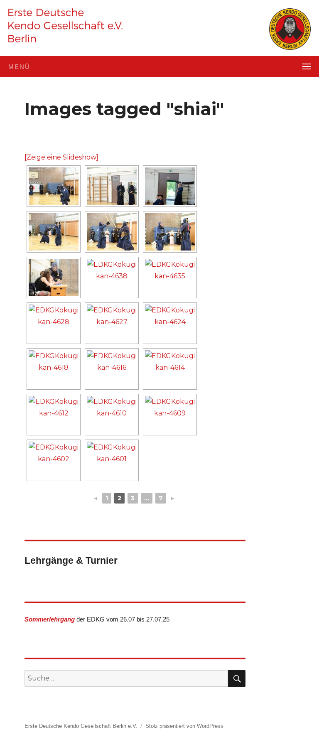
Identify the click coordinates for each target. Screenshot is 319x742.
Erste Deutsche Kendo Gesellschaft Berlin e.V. (81, 726)
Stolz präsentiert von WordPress (184, 726)
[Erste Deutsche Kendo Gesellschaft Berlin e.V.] (65, 25)
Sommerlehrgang (50, 619)
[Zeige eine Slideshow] (61, 157)
